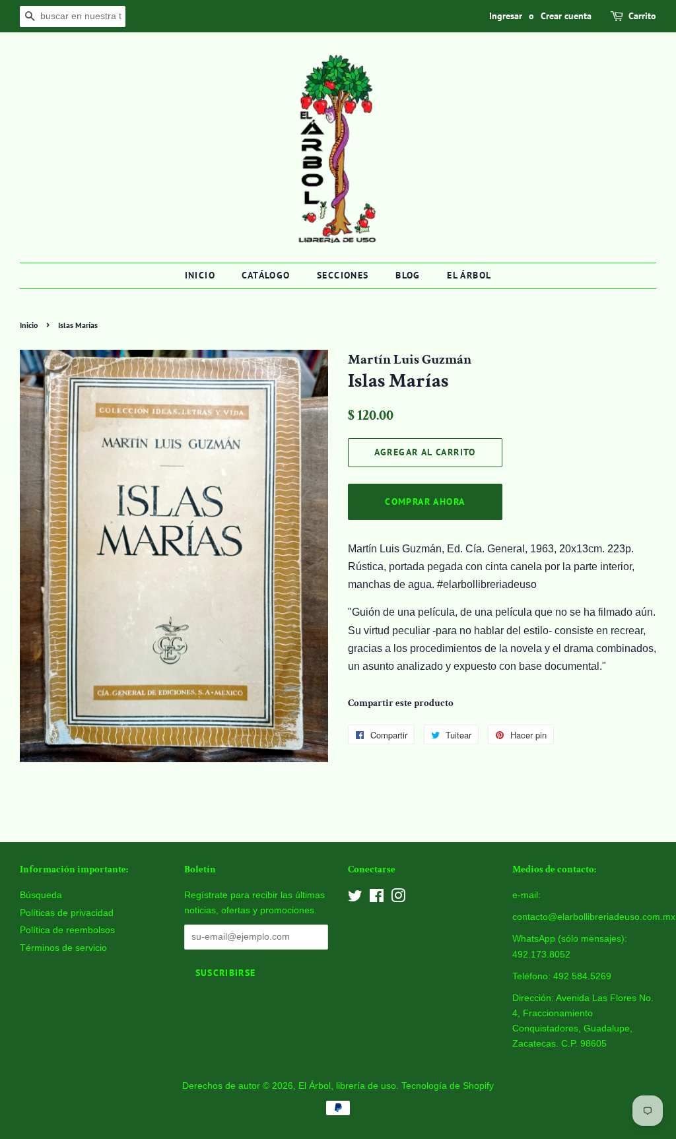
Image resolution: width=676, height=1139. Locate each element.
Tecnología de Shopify (447, 1086)
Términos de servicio (63, 948)
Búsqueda (41, 895)
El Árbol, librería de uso (347, 1086)
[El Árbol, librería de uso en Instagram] (398, 898)
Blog (408, 275)
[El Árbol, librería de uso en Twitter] (355, 898)
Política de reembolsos (67, 930)
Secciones (343, 275)
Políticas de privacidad (67, 913)
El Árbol (469, 275)
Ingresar (505, 16)
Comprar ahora (425, 501)
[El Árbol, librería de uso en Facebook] (376, 898)
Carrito (642, 16)
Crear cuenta (566, 16)
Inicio (200, 275)
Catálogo (266, 275)
